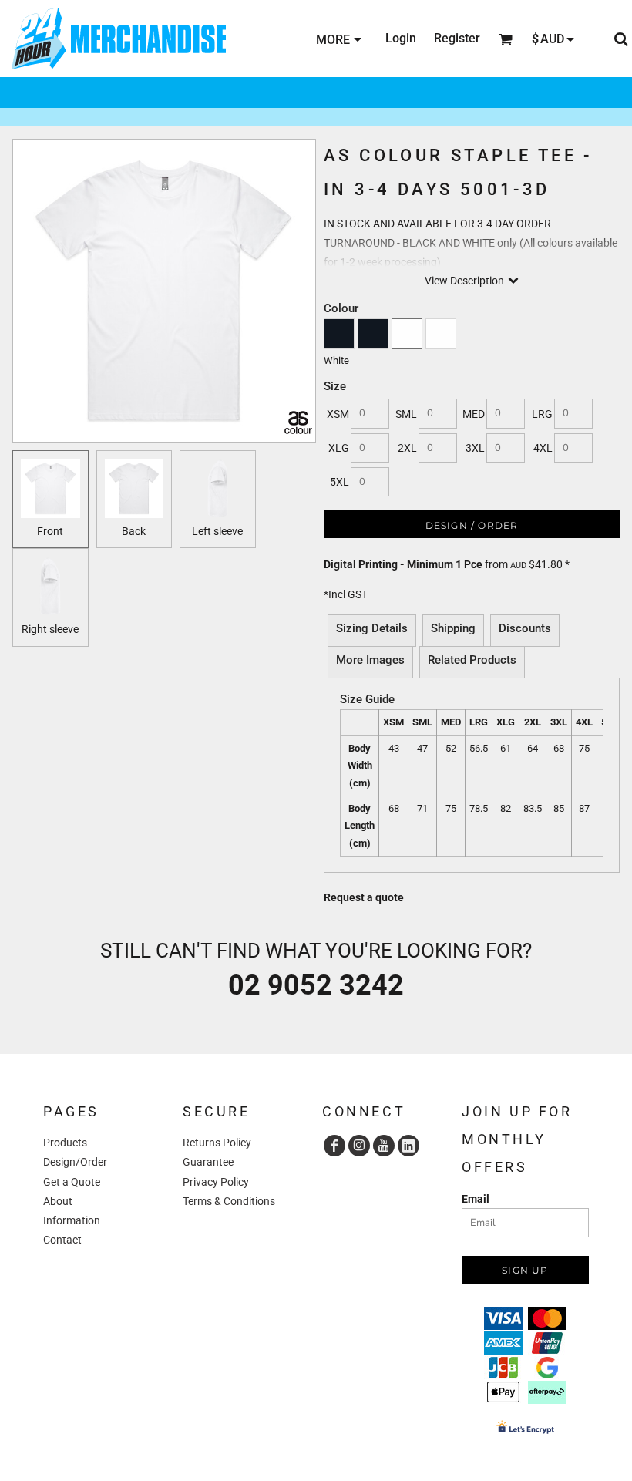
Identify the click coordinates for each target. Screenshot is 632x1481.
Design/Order (75, 1162)
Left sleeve (217, 531)
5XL (339, 482)
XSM (338, 414)
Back (134, 531)
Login (400, 38)
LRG (542, 414)
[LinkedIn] (408, 1145)
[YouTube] (384, 1145)
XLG (338, 448)
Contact (62, 1240)
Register (457, 38)
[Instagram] (359, 1145)
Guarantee (208, 1162)
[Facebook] (334, 1145)
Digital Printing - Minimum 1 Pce (403, 564)
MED (473, 414)
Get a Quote (71, 1182)
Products (65, 1142)
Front (50, 531)
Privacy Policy (216, 1182)
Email (475, 1199)
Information (71, 1220)
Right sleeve (50, 629)
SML (406, 414)
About (57, 1201)
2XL (407, 448)
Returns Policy (217, 1142)
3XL (475, 448)
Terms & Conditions (229, 1201)
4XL (543, 448)
